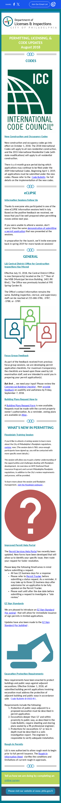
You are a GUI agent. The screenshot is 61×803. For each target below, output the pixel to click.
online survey (12, 780)
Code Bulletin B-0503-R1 (23, 699)
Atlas (24, 415)
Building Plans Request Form (21, 405)
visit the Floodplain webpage (30, 485)
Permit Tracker (33, 576)
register (8, 447)
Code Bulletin (38, 177)
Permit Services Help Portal (23, 551)
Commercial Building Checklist (20, 387)
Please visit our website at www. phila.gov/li (30, 791)
